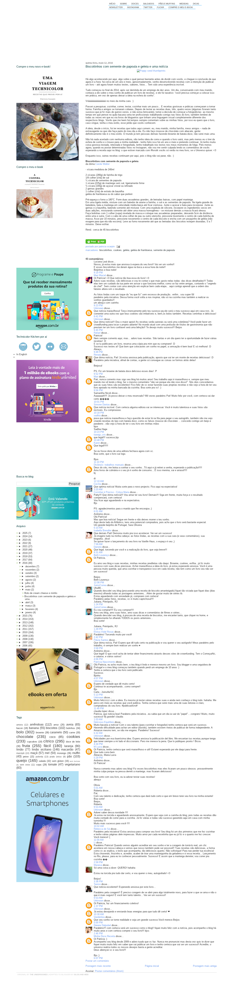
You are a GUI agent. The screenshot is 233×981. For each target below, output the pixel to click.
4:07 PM (98, 678)
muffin (76, 753)
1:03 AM (98, 719)
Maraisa (98, 865)
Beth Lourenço (101, 555)
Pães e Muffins (167, 4)
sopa (38, 764)
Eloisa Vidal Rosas (104, 631)
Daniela (98, 547)
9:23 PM (98, 305)
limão (19, 749)
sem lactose (75, 761)
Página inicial (152, 966)
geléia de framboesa (141, 250)
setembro (30, 576)
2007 (25, 642)
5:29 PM (98, 757)
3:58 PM (98, 648)
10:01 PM (99, 401)
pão (69, 756)
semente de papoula (164, 250)
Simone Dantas (102, 404)
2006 (25, 645)
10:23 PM (99, 432)
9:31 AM (98, 552)
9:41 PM (98, 316)
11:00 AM (99, 839)
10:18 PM (99, 412)
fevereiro (30, 609)
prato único (56, 756)
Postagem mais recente (98, 966)
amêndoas (37, 724)
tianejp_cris (100, 434)
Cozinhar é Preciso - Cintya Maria (111, 492)
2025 (25, 533)
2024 (25, 536)
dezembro (30, 566)
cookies (117, 250)
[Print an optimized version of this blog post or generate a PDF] (96, 242)
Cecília (97, 484)
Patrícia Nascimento (104, 662)
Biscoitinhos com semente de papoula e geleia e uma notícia (127, 66)
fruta (26, 746)
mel (47, 753)
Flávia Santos (101, 640)
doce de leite (73, 741)
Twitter (147, 7)
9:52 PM (98, 374)
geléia (126, 250)
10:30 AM (99, 914)
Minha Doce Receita (104, 936)
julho (28, 583)
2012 (25, 625)
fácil (47, 746)
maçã (33, 753)
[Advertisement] (43, 243)
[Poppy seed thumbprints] (151, 70)
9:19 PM (98, 272)
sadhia (97, 415)
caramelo (56, 732)
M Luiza (98, 746)
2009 (25, 635)
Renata (97, 354)
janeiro (29, 612)
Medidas (183, 4)
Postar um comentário (97, 960)
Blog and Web (81, 975)
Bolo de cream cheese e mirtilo (40, 593)
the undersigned (39, 975)
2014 (25, 619)
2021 (25, 546)
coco (52, 736)
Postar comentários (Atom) (109, 971)
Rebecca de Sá (102, 829)
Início (112, 4)
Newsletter (116, 7)
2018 (25, 556)
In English (21, 354)
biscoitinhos (105, 250)
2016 (25, 563)
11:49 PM (99, 708)
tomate (52, 764)
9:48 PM (98, 352)
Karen (97, 442)
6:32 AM (98, 733)
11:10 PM (99, 462)
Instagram (133, 7)
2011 (25, 629)
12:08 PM (99, 582)
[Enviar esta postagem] (117, 246)
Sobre (123, 4)
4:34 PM (98, 744)
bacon (19, 728)
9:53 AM (98, 807)
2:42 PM (98, 637)
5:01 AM (98, 787)
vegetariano (72, 764)
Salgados (148, 4)
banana (34, 727)
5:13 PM (98, 694)
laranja (68, 746)
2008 (25, 639)
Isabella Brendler (102, 530)
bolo (20, 732)
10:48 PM (99, 440)
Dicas (196, 4)
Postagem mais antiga (205, 966)
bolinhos (70, 728)
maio (28, 589)
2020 (25, 549)
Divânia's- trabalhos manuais (109, 464)
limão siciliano (41, 749)
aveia (69, 724)
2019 (25, 553)
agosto (29, 579)
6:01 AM (98, 511)
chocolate (24, 736)
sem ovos (25, 764)
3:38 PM (98, 881)
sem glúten (58, 761)
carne (72, 732)
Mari (96, 376)
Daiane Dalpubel (102, 925)
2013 (25, 622)
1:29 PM (98, 629)
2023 (25, 539)
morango (61, 753)
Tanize (97, 884)
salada (42, 761)
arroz (56, 724)
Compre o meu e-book (181, 7)
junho (28, 586)
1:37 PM (98, 906)
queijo (21, 760)
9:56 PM (98, 390)
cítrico (48, 741)
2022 (25, 543)
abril (27, 602)
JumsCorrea (100, 585)
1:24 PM (98, 604)
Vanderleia (99, 917)
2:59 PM (98, 862)
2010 (25, 632)
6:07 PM (98, 958)
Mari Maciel (100, 275)
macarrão (67, 749)
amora (19, 724)
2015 (25, 615)
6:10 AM (98, 527)
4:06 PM (98, 659)
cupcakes (32, 741)
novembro (30, 569)
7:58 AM (98, 544)
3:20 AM (98, 489)
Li (95, 842)
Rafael (97, 332)
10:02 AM (99, 826)
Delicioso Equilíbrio (104, 722)
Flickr (160, 7)
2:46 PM (98, 933)
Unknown (98, 308)
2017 (25, 559)
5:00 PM (98, 922)
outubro (29, 573)
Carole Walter (102, 164)
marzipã (20, 753)
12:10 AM (99, 481)
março (29, 605)
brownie (40, 732)
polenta (39, 756)
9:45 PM (98, 330)
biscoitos (51, 727)
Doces (135, 4)
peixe (26, 756)
